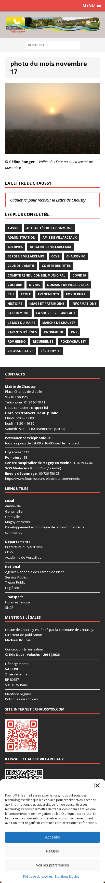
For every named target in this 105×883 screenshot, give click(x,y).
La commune (18, 313)
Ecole (26, 294)
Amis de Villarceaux (60, 237)
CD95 (9, 552)
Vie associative (20, 351)
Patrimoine (54, 332)
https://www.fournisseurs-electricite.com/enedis (42, 478)
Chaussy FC (75, 256)
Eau (11, 294)
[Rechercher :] (52, 44)
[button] (97, 785)
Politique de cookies (37, 876)
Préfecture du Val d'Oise (24, 547)
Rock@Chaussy (73, 341)
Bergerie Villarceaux (26, 256)
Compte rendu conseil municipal (36, 275)
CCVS (55, 256)
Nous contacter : (26, 407)
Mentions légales (67, 876)
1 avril (13, 228)
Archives (15, 247)
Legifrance (13, 587)
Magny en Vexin (17, 521)
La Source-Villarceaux (55, 313)
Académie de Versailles (23, 557)
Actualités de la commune (49, 228)
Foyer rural (76, 294)
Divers (34, 285)
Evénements (48, 294)
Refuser (52, 851)
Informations (84, 303)
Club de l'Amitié (21, 266)
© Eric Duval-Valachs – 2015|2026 (32, 654)
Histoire (15, 303)
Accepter (52, 837)
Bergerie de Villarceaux (50, 247)
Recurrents (43, 341)
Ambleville (13, 506)
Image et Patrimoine (46, 303)
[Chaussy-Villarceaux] (52, 24)
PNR (74, 332)
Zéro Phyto (51, 351)
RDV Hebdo (17, 341)
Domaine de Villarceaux (68, 285)
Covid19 (79, 275)
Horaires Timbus (18, 602)
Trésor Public (15, 582)
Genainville (14, 511)
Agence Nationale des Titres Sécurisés (34, 572)
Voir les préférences (52, 865)
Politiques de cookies (21, 699)
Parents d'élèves (22, 332)
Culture (15, 285)
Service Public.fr (17, 577)
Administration (21, 237)
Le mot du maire (21, 323)
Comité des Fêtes (56, 266)
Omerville (12, 516)
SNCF (9, 607)
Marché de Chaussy (58, 323)
